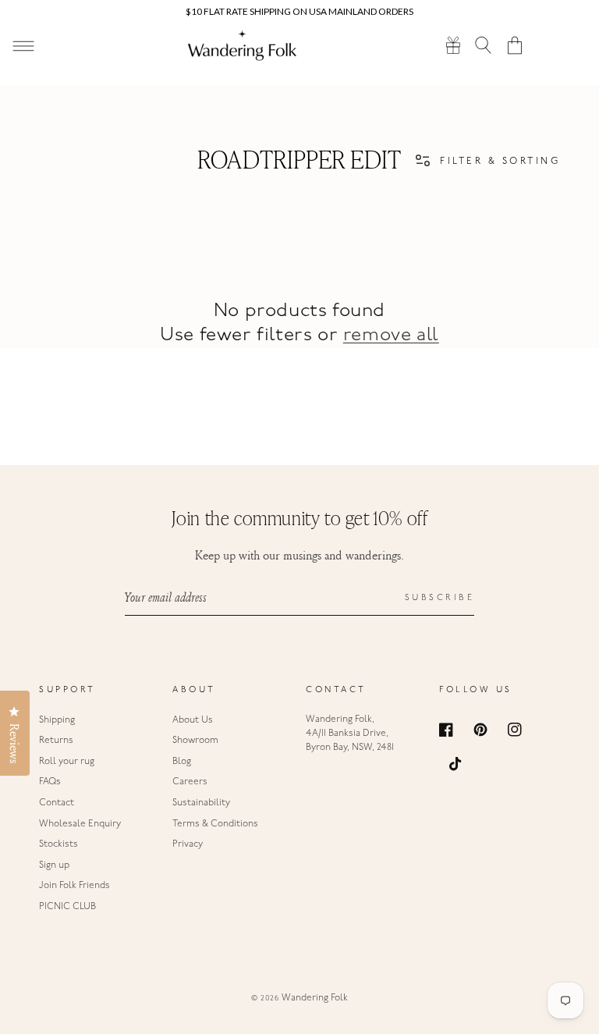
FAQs (50, 782)
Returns (56, 740)
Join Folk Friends (74, 885)
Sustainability (201, 803)
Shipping (57, 720)
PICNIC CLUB (67, 906)
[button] (484, 45)
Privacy (187, 844)
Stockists (58, 844)
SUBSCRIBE (440, 598)
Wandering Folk (315, 998)
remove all (391, 335)
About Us (192, 720)
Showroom (195, 740)
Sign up (54, 865)
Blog (181, 761)
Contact (56, 803)
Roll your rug (66, 761)
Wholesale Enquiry (80, 824)
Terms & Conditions (215, 824)
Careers (189, 782)
